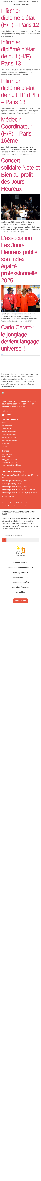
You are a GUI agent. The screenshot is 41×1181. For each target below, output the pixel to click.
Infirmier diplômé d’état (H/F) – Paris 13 (16, 487)
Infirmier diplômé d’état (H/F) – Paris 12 (16, 481)
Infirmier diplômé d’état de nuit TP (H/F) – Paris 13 (19, 493)
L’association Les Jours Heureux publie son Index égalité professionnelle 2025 (19, 259)
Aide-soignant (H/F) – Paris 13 (12, 484)
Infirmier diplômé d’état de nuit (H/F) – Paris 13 (18, 490)
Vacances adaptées (9, 435)
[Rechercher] (4, 540)
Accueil (4, 423)
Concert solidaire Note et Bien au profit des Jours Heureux (20, 174)
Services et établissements (19, 568)
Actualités (5, 443)
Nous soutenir (7, 426)
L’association (6, 429)
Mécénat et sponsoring (10, 440)
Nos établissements (9, 432)
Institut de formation (9, 437)
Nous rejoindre (19, 572)
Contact (4, 446)
